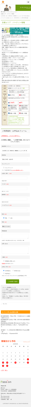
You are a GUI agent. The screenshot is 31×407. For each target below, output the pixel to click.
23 (3, 362)
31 (7, 365)
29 (28, 362)
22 (28, 359)
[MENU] (28, 2)
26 (15, 362)
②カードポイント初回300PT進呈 (16, 117)
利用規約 (3, 263)
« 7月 (2, 370)
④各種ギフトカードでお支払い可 (16, 120)
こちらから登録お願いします (17, 170)
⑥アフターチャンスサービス (15, 124)
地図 (23, 88)
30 (3, 365)
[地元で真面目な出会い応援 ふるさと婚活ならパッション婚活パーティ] (3, 3)
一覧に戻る (4, 303)
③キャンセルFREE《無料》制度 (16, 119)
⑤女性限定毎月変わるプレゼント (16, 122)
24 (7, 362)
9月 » (6, 370)
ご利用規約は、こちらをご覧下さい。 (11, 135)
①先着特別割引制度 (13, 116)
